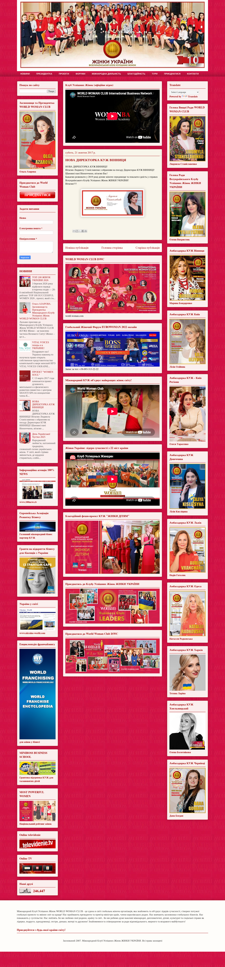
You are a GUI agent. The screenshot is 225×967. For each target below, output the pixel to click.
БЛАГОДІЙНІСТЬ (136, 74)
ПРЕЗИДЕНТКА (44, 74)
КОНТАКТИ (193, 74)
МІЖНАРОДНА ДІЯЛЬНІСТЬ (106, 74)
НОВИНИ (25, 74)
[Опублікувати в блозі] (77, 231)
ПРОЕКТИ (64, 74)
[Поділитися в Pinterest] (85, 231)
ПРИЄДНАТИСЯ (172, 74)
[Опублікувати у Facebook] (82, 231)
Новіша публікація (76, 247)
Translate (193, 96)
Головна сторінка (112, 247)
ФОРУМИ (80, 74)
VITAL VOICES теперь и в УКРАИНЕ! (40, 345)
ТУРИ (155, 74)
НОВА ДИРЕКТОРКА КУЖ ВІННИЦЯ (43, 404)
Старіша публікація (148, 247)
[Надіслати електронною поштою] (74, 231)
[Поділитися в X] (79, 231)
